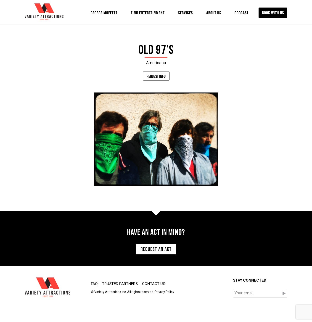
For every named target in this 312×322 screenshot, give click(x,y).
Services (185, 12)
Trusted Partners (120, 284)
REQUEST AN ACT (156, 248)
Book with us (273, 12)
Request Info (156, 76)
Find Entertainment (148, 12)
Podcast (242, 12)
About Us (213, 12)
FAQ (94, 284)
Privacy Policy (164, 292)
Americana (156, 63)
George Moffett (104, 12)
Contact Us (153, 284)
